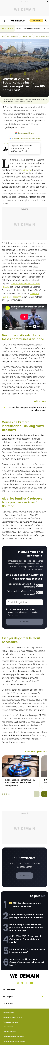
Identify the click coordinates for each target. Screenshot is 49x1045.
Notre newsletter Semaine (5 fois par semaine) (21, 585)
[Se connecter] (45, 20)
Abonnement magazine (10, 1022)
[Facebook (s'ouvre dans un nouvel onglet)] (26, 983)
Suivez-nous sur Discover (26, 133)
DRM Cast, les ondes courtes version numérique (27, 904)
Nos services (9, 989)
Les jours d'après (12, 36)
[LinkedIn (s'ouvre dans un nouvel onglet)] (22, 983)
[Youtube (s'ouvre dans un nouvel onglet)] (31, 983)
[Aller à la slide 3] (6, 794)
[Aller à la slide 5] (9, 794)
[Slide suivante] (44, 794)
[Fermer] (37, 145)
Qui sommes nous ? (9, 1032)
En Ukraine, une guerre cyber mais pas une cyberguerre (27, 409)
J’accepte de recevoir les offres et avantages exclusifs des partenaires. (23, 612)
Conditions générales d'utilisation (13, 1036)
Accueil (5, 43)
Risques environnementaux (32, 28)
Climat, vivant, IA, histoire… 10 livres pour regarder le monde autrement (26, 916)
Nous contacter (8, 1027)
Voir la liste (12, 615)
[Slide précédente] (36, 794)
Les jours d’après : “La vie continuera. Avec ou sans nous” (27, 950)
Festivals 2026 (27, 36)
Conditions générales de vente (12, 1017)
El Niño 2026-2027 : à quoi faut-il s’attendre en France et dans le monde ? (25, 939)
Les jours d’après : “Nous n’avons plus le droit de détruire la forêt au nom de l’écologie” (26, 927)
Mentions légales (8, 1012)
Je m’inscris (24, 875)
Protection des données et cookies (14, 1041)
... (11, 43)
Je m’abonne (36, 20)
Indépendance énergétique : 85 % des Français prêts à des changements (20, 783)
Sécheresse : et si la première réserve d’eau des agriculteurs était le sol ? (26, 962)
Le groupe (8, 1003)
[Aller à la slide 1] (2, 794)
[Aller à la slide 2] (4, 794)
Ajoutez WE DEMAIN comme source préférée (26, 138)
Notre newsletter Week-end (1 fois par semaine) (21, 592)
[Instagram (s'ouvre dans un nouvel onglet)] (17, 983)
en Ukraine (26, 170)
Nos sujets (8, 996)
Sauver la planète (7, 28)
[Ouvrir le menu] (4, 20)
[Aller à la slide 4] (8, 794)
